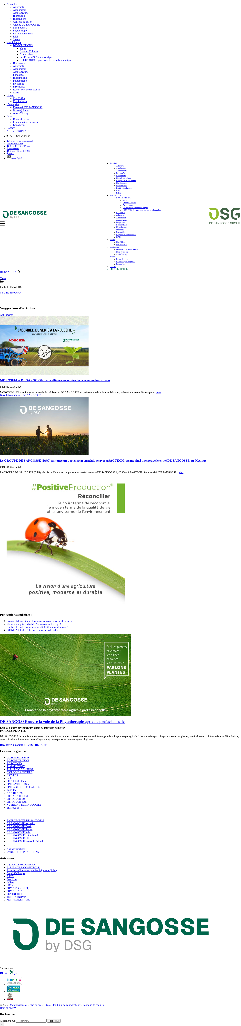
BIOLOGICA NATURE (19, 772)
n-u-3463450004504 (10, 292)
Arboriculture (27, 54)
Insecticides (19, 86)
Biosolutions (19, 18)
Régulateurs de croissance (26, 89)
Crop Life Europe (16, 873)
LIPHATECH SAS (17, 801)
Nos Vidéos (19, 98)
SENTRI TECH (15, 894)
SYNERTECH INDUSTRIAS (23, 851)
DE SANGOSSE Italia (18, 832)
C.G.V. (47, 1005)
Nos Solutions (14, 42)
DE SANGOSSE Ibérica (19, 829)
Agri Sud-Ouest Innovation (21, 864)
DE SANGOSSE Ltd (18, 838)
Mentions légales (18, 1005)
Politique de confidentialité (67, 1005)
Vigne (23, 48)
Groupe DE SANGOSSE (26, 24)
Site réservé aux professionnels (21, 141)
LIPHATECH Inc (16, 798)
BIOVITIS (12, 775)
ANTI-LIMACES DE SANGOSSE (25, 820)
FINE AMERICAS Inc (19, 784)
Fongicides (18, 74)
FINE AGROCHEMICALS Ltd (23, 787)
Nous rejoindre (21, 110)
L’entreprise (13, 104)
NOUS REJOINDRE (18, 130)
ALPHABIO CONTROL (20, 769)
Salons (16, 39)
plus (158, 392)
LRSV (10, 885)
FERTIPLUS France (17, 781)
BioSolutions (13, 148)
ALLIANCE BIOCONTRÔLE (23, 867)
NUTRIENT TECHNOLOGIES (24, 804)
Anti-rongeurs (20, 12)
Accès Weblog (20, 113)
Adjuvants (18, 7)
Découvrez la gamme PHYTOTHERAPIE (23, 744)
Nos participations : (17, 849)
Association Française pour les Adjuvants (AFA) (32, 870)
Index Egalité (17, 158)
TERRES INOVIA (17, 897)
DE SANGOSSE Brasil (19, 826)
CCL (9, 778)
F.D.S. (11, 153)
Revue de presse (21, 119)
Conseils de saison (22, 21)
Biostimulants (20, 77)
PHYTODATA (15, 891)
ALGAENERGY (16, 766)
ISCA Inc (11, 790)
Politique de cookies (93, 1005)
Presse (10, 116)
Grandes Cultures (29, 51)
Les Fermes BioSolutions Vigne (36, 57)
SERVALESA (14, 807)
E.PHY (10, 876)
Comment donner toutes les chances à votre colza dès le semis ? (39, 621)
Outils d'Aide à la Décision (19, 146)
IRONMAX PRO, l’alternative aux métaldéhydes (32, 630)
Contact (11, 128)
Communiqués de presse (25, 122)
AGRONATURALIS (18, 757)
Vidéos (10, 95)
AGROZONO (14, 763)
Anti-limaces (19, 10)
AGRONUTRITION (18, 760)
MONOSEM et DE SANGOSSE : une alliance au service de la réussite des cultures (55, 380)
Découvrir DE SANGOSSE (27, 107)
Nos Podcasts (20, 27)
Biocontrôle (19, 15)
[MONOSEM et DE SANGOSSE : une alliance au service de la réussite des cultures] (44, 373)
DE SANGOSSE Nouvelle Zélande (25, 841)
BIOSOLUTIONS (23, 45)
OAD (16, 92)
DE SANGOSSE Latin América (23, 835)
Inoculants (18, 83)
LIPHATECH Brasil (17, 795)
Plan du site (35, 1005)
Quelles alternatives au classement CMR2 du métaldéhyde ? (37, 627)
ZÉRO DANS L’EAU (18, 900)
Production (15, 144)
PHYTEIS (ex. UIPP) (18, 888)
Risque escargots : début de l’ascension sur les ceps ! (34, 624)
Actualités (12, 4)
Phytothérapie (20, 30)
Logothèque (19, 125)
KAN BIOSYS (15, 792)
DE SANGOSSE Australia (21, 823)
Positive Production (23, 33)
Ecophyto (12, 879)
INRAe (10, 882)
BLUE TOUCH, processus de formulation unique (45, 60)
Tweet (3, 278)
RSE (15, 36)
